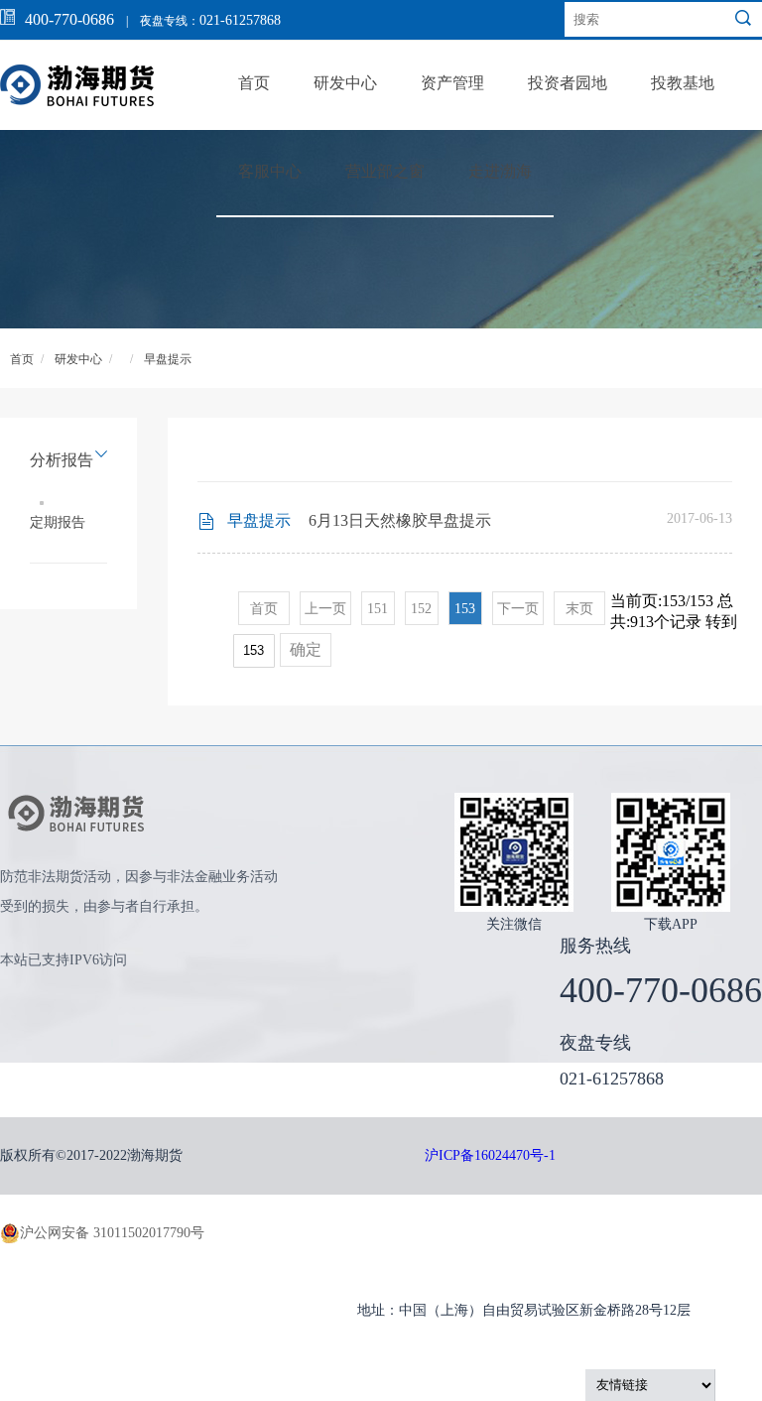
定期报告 (57, 522)
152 (421, 608)
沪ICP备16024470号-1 (490, 1155)
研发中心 (345, 82)
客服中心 (270, 171)
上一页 (325, 608)
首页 (254, 82)
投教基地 (682, 82)
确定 (305, 649)
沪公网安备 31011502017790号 (112, 1232)
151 (377, 608)
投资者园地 (567, 82)
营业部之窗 (385, 171)
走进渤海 (500, 171)
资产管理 (452, 82)
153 (464, 608)
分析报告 (61, 459)
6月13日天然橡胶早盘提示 (400, 520)
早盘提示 (167, 359)
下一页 (518, 608)
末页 (579, 608)
